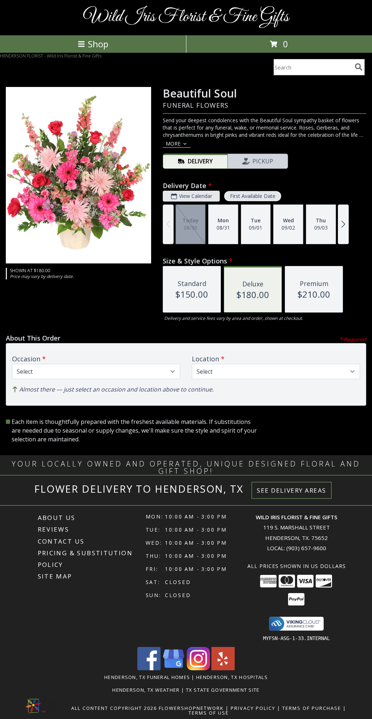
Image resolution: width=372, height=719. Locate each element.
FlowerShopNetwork (191, 708)
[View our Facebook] (149, 668)
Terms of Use (209, 713)
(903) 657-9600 (306, 548)
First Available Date (252, 195)
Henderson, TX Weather (145, 690)
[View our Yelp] (223, 668)
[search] (358, 67)
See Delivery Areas (291, 490)
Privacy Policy (253, 708)
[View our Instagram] (198, 668)
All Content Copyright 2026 (114, 708)
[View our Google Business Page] (173, 668)
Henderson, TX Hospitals (232, 677)
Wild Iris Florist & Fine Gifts (186, 16)
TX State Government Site (223, 690)
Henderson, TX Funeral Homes (147, 677)
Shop (98, 44)
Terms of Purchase (311, 708)
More (173, 143)
